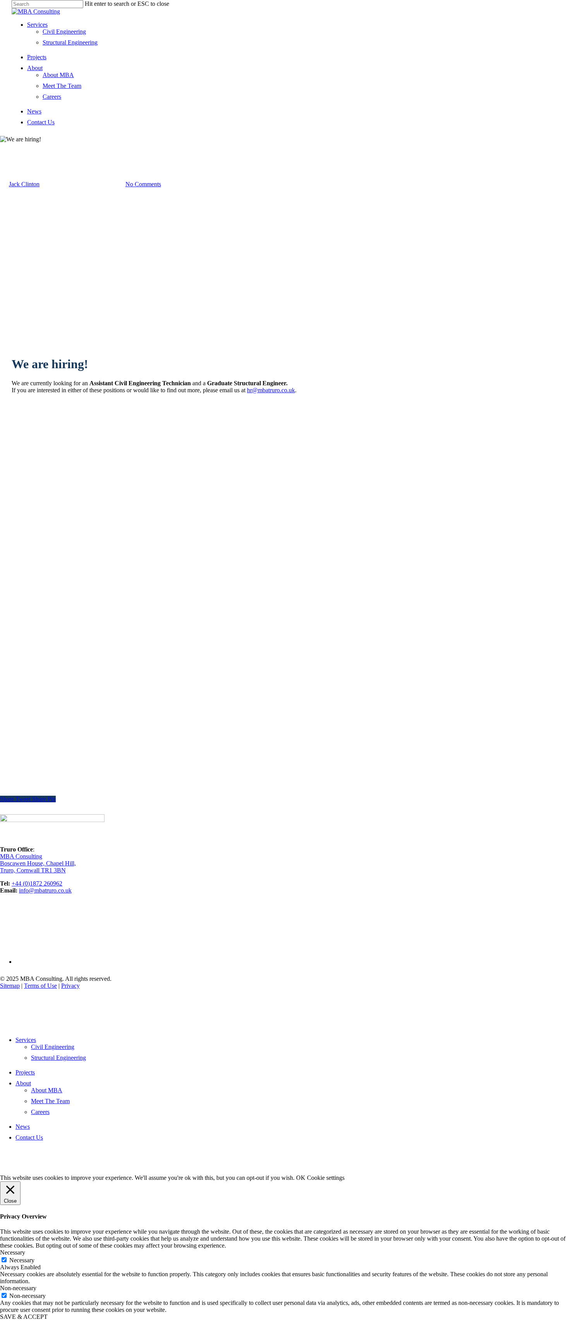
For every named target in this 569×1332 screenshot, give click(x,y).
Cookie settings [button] (325, 1177)
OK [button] (300, 1177)
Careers (52, 96)
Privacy (70, 985)
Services (37, 24)
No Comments (143, 184)
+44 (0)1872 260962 (37, 883)
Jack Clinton (24, 184)
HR (4, 146)
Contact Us (41, 122)
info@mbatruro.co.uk (45, 890)
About (35, 68)
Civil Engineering (64, 31)
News (34, 111)
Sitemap (10, 985)
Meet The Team (62, 85)
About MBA (58, 75)
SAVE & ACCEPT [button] (24, 1316)
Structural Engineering (70, 42)
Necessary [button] (12, 1252)
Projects (36, 57)
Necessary (21, 1260)
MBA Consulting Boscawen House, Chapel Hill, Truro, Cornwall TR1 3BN (38, 863)
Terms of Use (40, 985)
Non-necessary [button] (18, 1288)
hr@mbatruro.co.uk (271, 390)
